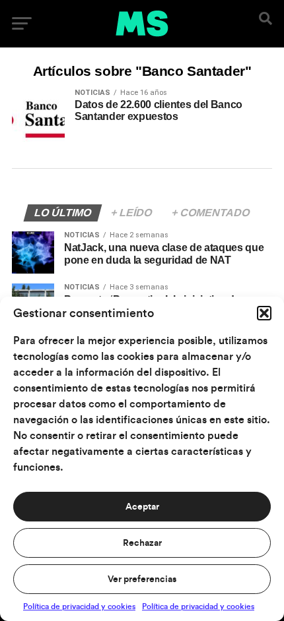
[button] (264, 313)
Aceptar (142, 507)
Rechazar (142, 543)
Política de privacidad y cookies (79, 606)
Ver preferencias (142, 579)
